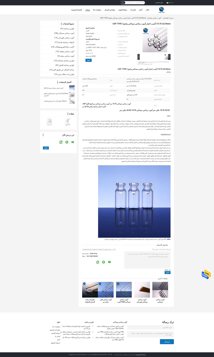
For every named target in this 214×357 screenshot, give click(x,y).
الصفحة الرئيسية (76, 10)
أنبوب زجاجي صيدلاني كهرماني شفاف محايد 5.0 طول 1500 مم (142, 301)
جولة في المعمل (110, 10)
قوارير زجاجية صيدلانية (65, 61)
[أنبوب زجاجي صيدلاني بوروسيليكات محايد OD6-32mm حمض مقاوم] (160, 290)
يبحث (122, 2)
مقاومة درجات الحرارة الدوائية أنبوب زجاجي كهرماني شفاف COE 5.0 (90, 301)
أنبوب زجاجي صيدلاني (154, 18)
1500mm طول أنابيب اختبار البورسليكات (55, 101)
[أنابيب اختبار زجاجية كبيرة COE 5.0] (72, 88)
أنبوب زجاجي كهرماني (66, 38)
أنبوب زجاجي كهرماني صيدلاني (112, 239)
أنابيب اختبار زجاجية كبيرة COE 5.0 (53, 88)
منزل (171, 18)
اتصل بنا (133, 10)
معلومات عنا (97, 10)
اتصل (88, 60)
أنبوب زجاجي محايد (67, 56)
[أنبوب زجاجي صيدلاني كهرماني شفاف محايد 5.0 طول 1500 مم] (142, 290)
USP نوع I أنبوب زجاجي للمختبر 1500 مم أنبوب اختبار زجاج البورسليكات (111, 333)
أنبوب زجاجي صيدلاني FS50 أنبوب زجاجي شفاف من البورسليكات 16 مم (124, 301)
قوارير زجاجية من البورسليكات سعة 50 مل (76, 337)
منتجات (87, 10)
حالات (147, 10)
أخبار (140, 10)
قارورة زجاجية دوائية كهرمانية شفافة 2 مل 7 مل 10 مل (76, 327)
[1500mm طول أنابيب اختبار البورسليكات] (72, 101)
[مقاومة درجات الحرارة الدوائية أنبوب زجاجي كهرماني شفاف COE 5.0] (90, 290)
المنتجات (165, 18)
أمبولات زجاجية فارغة (66, 42)
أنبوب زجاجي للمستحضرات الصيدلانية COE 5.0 (135, 239)
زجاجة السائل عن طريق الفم (63, 70)
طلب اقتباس (159, 2)
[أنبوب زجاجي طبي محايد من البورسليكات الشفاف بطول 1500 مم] (106, 290)
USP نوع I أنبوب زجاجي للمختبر (157, 239)
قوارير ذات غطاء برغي (66, 74)
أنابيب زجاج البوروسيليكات (64, 47)
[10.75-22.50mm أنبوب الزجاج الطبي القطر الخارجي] (72, 94)
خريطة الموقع (55, 343)
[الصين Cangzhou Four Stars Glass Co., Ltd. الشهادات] (49, 122)
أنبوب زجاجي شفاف (66, 51)
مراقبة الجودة (122, 10)
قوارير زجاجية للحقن (66, 65)
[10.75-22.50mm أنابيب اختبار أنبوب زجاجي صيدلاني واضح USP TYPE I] (155, 40)
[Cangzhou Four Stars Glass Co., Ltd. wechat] (62, 142)
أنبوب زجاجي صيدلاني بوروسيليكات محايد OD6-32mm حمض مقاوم (160, 301)
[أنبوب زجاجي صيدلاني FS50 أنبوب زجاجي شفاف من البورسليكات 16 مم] (124, 290)
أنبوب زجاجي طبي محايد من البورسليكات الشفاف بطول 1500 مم (105, 301)
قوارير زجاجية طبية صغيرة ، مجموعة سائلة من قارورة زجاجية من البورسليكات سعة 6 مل (75, 333)
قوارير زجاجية (69, 29)
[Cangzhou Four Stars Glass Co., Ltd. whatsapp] (68, 142)
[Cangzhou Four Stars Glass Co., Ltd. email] (74, 142)
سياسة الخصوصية (141, 354)
